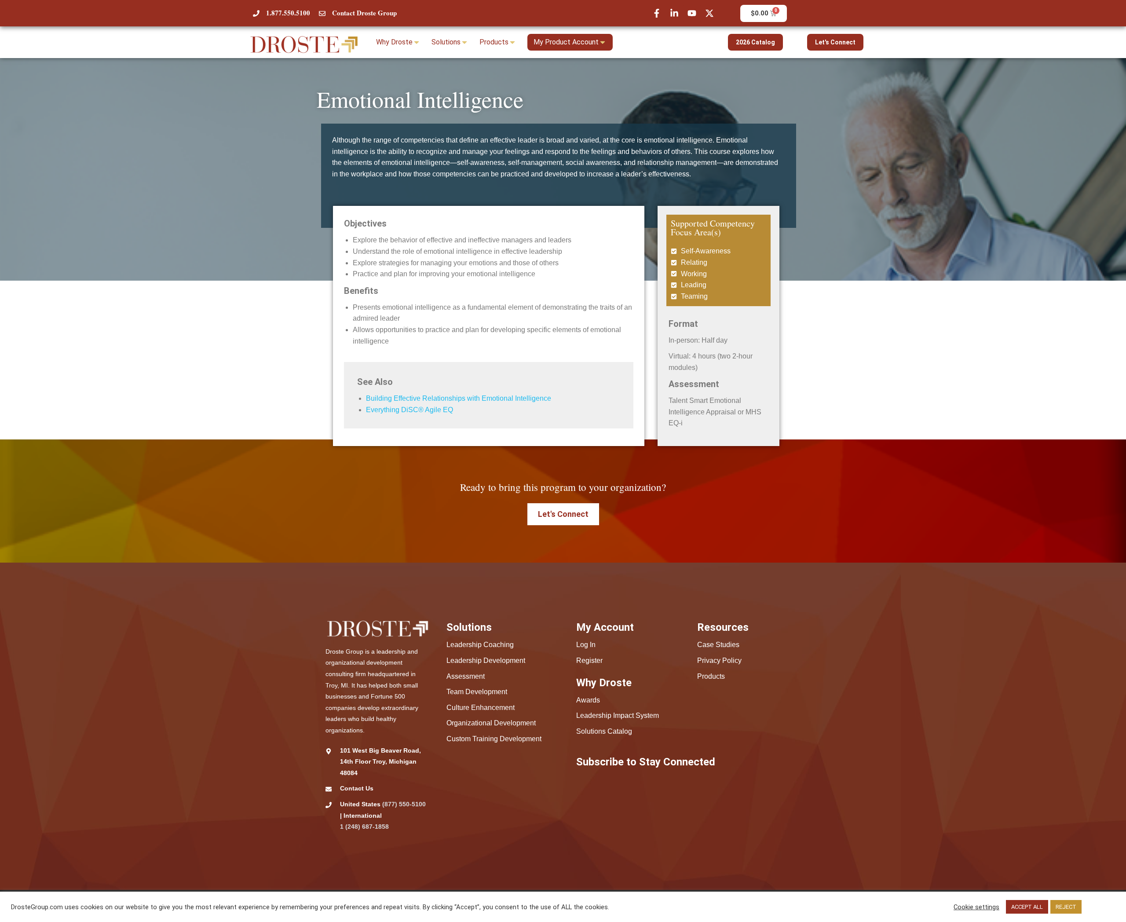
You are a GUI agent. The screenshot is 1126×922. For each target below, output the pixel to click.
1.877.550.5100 (288, 13)
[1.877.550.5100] (256, 13)
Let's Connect (835, 42)
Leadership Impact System (617, 715)
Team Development (476, 691)
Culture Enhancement (480, 707)
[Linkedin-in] (674, 13)
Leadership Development (485, 660)
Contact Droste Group (364, 13)
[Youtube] (692, 13)
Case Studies (718, 644)
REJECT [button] (1066, 907)
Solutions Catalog (604, 731)
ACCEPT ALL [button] (1027, 907)
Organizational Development (491, 723)
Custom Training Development (493, 739)
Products (711, 676)
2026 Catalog (755, 42)
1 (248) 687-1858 (364, 826)
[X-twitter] (709, 13)
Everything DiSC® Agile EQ (409, 409)
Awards (588, 700)
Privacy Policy (719, 660)
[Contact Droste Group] (322, 13)
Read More (1099, 907)
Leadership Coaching (480, 644)
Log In (586, 644)
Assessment (465, 676)
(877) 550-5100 (404, 804)
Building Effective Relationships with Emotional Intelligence (458, 398)
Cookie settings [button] (976, 907)
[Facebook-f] (656, 13)
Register (589, 660)
